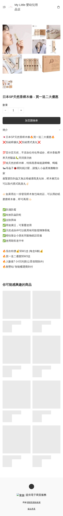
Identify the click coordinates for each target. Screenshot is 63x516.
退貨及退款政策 (34, 502)
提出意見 (31, 509)
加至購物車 (31, 120)
